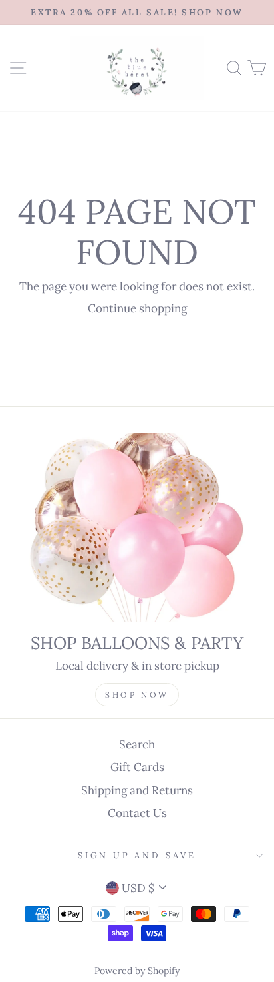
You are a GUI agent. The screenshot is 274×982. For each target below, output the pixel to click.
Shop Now (137, 695)
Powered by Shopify (137, 971)
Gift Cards (137, 767)
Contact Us (137, 813)
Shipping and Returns (137, 790)
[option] (137, 12)
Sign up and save (137, 855)
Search (137, 744)
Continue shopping (137, 308)
